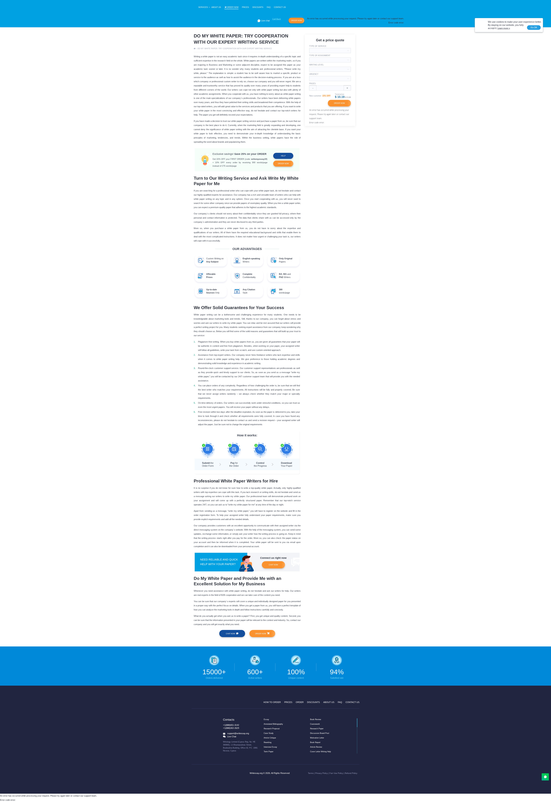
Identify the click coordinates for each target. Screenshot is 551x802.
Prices (245, 7)
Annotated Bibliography (273, 724)
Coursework (315, 724)
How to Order (272, 702)
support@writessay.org (238, 733)
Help (283, 156)
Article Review (316, 747)
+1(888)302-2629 (231, 728)
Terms (311, 773)
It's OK (534, 27)
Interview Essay (270, 747)
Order (300, 702)
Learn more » (503, 28)
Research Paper (316, 729)
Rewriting (267, 742)
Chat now (273, 565)
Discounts (257, 7)
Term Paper (268, 751)
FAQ (268, 7)
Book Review (315, 719)
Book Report (315, 742)
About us (216, 7)
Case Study (268, 733)
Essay (266, 719)
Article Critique (270, 738)
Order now (232, 7)
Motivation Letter (317, 738)
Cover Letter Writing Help (320, 751)
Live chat (265, 20)
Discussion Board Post (319, 733)
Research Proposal (272, 729)
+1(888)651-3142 (231, 725)
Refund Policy (351, 773)
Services (203, 7)
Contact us (280, 7)
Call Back (276, 19)
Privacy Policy (321, 773)
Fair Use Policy (336, 773)
